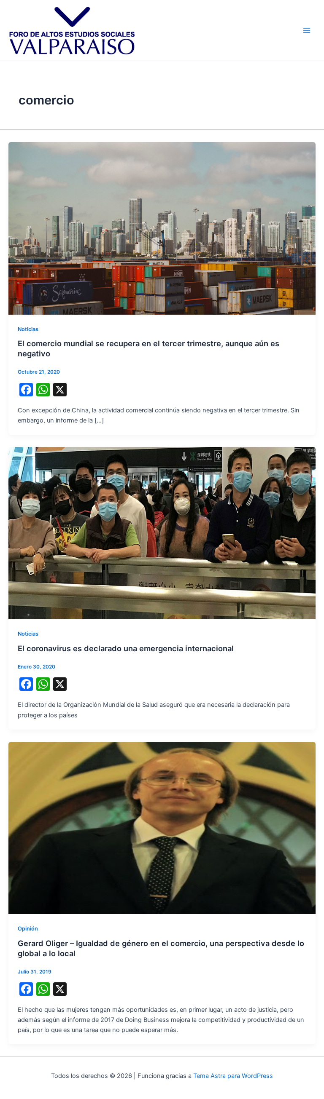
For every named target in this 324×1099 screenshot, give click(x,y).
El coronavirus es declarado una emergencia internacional (126, 648)
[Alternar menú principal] (307, 30)
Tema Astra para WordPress (233, 1076)
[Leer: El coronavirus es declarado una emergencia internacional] (162, 532)
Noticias (28, 329)
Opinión (28, 928)
